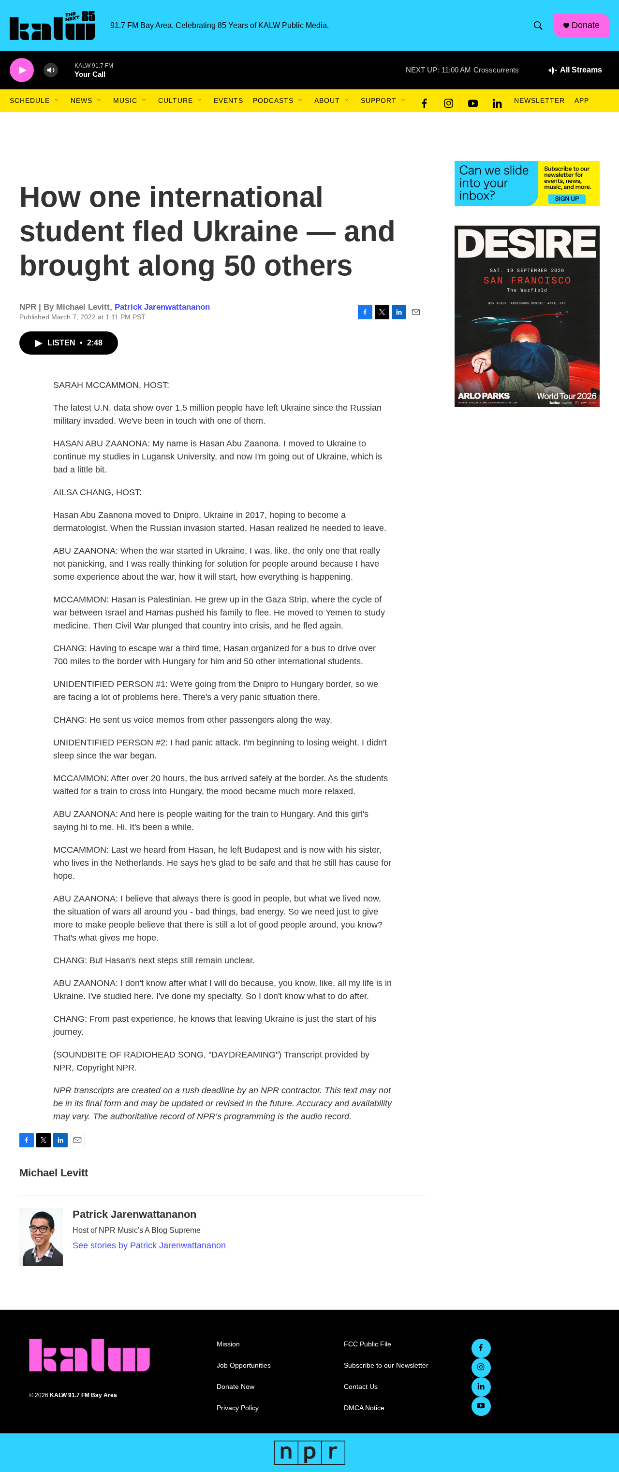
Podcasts (273, 100)
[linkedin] (497, 101)
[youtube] (473, 101)
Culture (175, 100)
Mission (228, 1344)
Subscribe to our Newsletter (386, 1365)
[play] (21, 70)
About (327, 100)
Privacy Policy (238, 1408)
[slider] (66, 70)
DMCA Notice (364, 1408)
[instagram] (449, 101)
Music (125, 100)
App (582, 100)
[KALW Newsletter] (527, 183)
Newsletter (539, 100)
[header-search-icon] (538, 25)
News (81, 100)
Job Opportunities (244, 1365)
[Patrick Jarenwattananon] (41, 1237)
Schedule (30, 100)
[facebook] (424, 101)
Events (228, 100)
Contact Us (361, 1386)
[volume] (51, 70)
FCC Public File (367, 1344)
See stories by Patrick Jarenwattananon (149, 1245)
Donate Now (235, 1386)
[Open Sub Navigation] (57, 100)
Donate (586, 25)
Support (379, 100)
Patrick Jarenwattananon (162, 307)
